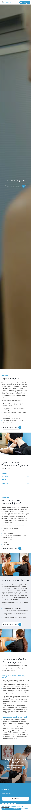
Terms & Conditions (12, 806)
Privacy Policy (4, 806)
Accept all (5, 808)
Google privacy (20, 806)
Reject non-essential (15, 808)
